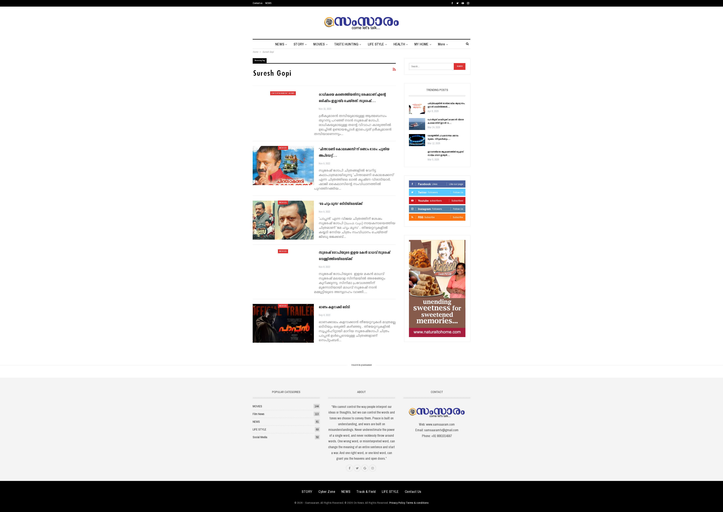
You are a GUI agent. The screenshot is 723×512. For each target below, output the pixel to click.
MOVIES (319, 44)
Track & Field (366, 491)
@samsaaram (366, 365)
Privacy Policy (397, 503)
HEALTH (399, 44)
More (441, 44)
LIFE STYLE (376, 44)
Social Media (260, 437)
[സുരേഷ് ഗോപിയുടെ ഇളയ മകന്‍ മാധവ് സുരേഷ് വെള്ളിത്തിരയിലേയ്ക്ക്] (283, 268)
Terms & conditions (417, 503)
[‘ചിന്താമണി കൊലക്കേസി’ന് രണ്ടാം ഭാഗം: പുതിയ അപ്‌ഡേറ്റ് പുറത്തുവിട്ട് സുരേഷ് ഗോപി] (283, 165)
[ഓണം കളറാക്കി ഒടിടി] (283, 323)
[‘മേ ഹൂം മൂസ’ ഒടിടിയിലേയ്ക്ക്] (283, 220)
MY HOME (421, 44)
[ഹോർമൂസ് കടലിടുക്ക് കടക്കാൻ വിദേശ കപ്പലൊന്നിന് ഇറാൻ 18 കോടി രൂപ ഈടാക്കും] (417, 124)
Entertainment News (283, 93)
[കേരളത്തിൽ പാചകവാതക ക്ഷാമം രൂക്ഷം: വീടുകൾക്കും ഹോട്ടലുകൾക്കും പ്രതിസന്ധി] (417, 140)
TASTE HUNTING (346, 44)
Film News (258, 414)
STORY (299, 44)
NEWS (268, 3)
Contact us (257, 3)
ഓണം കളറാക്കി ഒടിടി (334, 307)
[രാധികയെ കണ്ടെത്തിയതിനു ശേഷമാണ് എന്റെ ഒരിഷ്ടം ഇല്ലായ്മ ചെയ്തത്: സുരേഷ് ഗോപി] (283, 110)
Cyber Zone (326, 491)
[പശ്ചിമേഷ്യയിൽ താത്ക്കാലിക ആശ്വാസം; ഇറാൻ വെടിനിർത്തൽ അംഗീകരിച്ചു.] (417, 108)
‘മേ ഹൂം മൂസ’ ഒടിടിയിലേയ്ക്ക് (340, 204)
